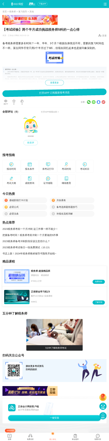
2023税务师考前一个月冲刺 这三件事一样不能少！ (30, 229)
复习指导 (22, 11)
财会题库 (75, 439)
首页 (4, 11)
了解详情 (98, 302)
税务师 (12, 11)
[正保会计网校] (16, 4)
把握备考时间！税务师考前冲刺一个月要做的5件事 (30, 235)
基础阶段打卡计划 (16, 200)
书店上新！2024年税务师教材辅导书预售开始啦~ (29, 253)
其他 (32, 11)
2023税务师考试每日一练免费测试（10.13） (26, 247)
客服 (103, 408)
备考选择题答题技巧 (65, 207)
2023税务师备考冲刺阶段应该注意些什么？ (26, 241)
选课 (9, 439)
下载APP (42, 4)
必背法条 (12, 213)
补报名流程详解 (63, 213)
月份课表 (59, 200)
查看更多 (54, 82)
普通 (104, 35)
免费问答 (97, 439)
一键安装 (54, 418)
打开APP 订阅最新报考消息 (54, 92)
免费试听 (98, 282)
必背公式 (12, 207)
